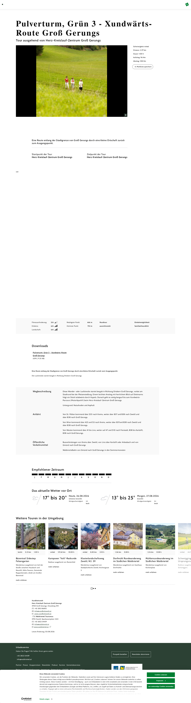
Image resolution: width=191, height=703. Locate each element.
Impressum (45, 670)
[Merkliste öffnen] (10, 4)
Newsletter (46, 665)
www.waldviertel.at (41, 627)
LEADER (65, 670)
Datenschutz (56, 670)
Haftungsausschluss (77, 670)
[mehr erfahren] (30, 552)
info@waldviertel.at (42, 624)
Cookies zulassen (161, 675)
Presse (25, 665)
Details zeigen (44, 699)
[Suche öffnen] (13, 4)
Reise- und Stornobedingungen (28, 670)
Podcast (55, 665)
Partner (18, 665)
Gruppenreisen (34, 665)
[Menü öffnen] (2, 4)
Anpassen (159, 680)
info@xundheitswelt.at (43, 611)
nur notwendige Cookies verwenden (160, 686)
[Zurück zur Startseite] (187, 4)
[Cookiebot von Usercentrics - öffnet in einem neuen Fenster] (26, 699)
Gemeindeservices (73, 665)
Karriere (62, 665)
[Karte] (7, 4)
